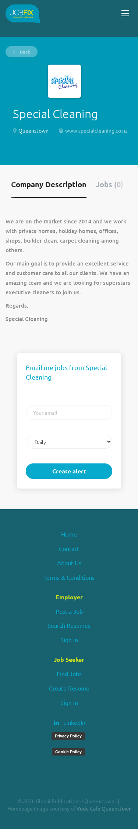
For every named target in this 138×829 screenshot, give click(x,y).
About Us (69, 562)
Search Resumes (69, 625)
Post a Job (69, 611)
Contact (69, 548)
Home (69, 534)
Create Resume (69, 688)
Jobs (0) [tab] (109, 184)
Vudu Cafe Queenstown (104, 808)
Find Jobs (69, 673)
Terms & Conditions (69, 577)
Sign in (69, 639)
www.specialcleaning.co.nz (96, 130)
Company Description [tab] (48, 184)
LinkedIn (74, 722)
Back (24, 52)
